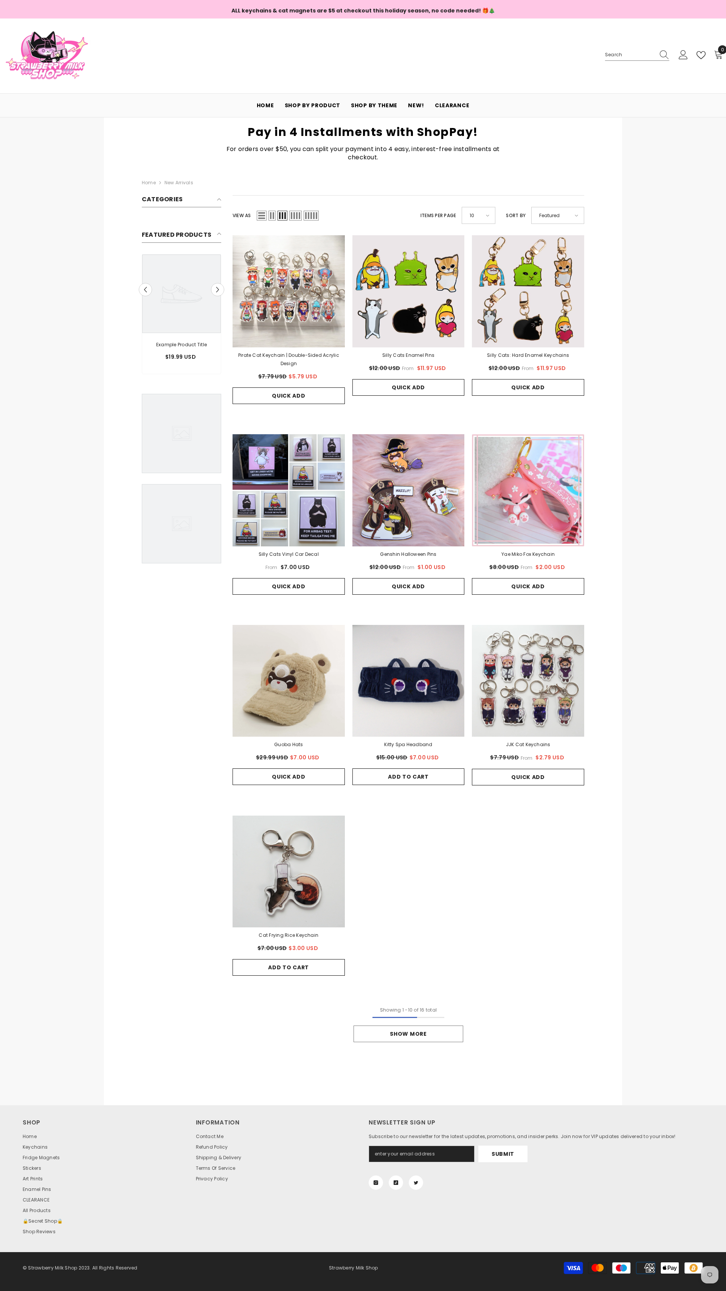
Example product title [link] (181, 344)
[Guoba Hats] (289, 681)
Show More (408, 1034)
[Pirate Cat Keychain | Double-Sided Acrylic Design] (289, 291)
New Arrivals (178, 182)
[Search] (637, 55)
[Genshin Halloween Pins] (408, 490)
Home (149, 182)
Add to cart (408, 776)
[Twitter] (416, 1182)
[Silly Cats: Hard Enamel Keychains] (528, 291)
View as (242, 215)
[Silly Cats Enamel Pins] (408, 291)
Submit (503, 1154)
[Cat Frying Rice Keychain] (289, 872)
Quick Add (288, 395)
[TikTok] (396, 1182)
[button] (145, 289)
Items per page (438, 215)
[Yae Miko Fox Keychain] (528, 490)
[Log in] (683, 55)
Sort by (516, 215)
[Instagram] (376, 1182)
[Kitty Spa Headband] (408, 681)
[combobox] (630, 54)
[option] (181, 316)
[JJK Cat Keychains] (528, 681)
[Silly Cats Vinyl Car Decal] (289, 490)
